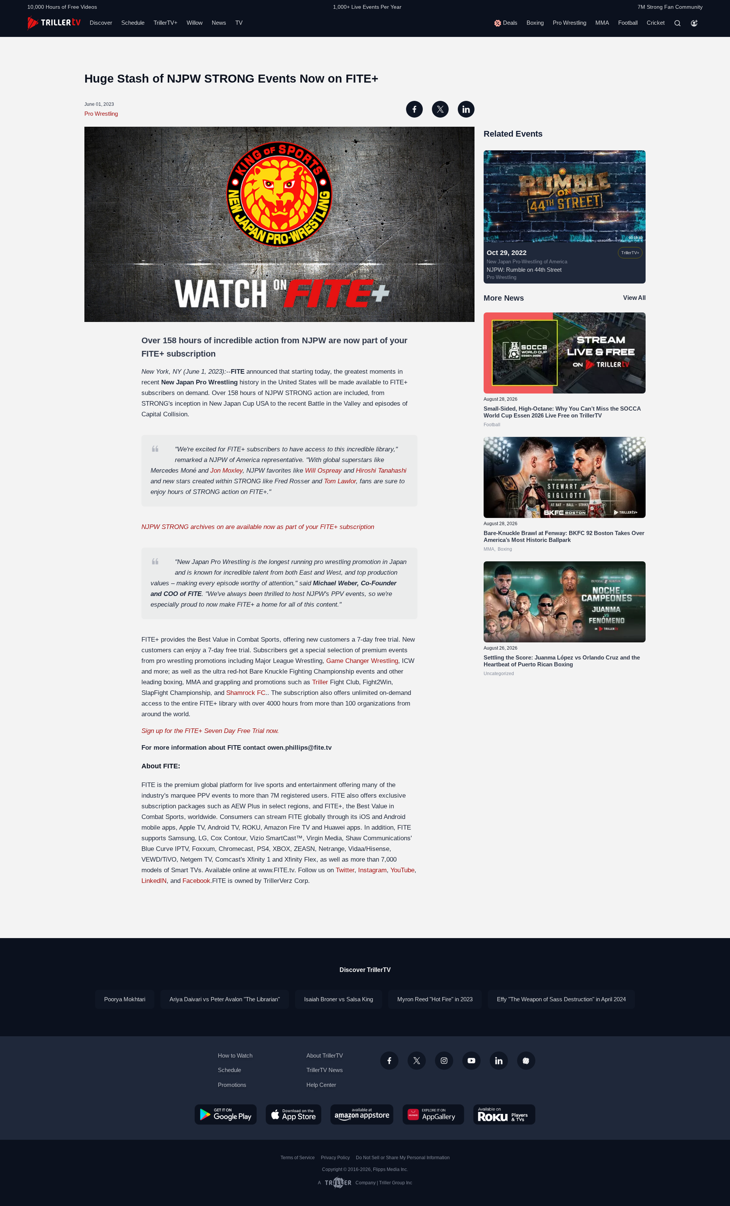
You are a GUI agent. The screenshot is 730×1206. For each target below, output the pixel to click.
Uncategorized (499, 673)
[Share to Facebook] (414, 109)
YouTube (402, 870)
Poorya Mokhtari (124, 999)
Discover (101, 22)
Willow (195, 22)
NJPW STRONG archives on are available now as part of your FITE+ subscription (257, 527)
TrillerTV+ (166, 22)
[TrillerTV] (54, 23)
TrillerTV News (324, 1070)
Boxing (535, 22)
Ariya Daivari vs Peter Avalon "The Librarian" (225, 999)
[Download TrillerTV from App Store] (293, 1114)
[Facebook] (389, 1060)
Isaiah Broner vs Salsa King (338, 999)
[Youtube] (471, 1060)
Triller (320, 682)
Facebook (196, 880)
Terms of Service (298, 1157)
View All (634, 298)
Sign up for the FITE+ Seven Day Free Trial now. (210, 730)
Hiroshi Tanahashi (381, 470)
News (219, 22)
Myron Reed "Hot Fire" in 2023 (435, 999)
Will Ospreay (323, 470)
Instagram (372, 870)
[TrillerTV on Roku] (504, 1114)
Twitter (345, 870)
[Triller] (526, 1060)
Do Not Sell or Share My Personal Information (403, 1157)
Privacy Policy (335, 1157)
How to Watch (235, 1055)
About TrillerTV (324, 1055)
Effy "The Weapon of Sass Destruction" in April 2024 (561, 999)
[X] (417, 1060)
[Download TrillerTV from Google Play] (226, 1114)
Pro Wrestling (569, 22)
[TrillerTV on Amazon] (362, 1114)
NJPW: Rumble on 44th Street (524, 269)
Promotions (232, 1085)
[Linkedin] (499, 1060)
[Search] (677, 23)
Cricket (656, 22)
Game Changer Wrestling (362, 660)
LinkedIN (154, 880)
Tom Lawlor (340, 481)
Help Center (321, 1085)
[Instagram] (444, 1060)
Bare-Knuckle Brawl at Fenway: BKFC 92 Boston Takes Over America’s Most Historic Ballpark (564, 536)
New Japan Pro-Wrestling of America (527, 261)
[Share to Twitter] (440, 109)
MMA (602, 22)
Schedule (132, 22)
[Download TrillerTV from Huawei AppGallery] (433, 1114)
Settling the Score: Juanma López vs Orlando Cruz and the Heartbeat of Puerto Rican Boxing (562, 661)
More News (504, 298)
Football (628, 22)
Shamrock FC (245, 692)
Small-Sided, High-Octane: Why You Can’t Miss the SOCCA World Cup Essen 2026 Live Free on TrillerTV (562, 412)
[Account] (694, 23)
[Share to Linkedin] (466, 109)
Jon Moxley (226, 470)
